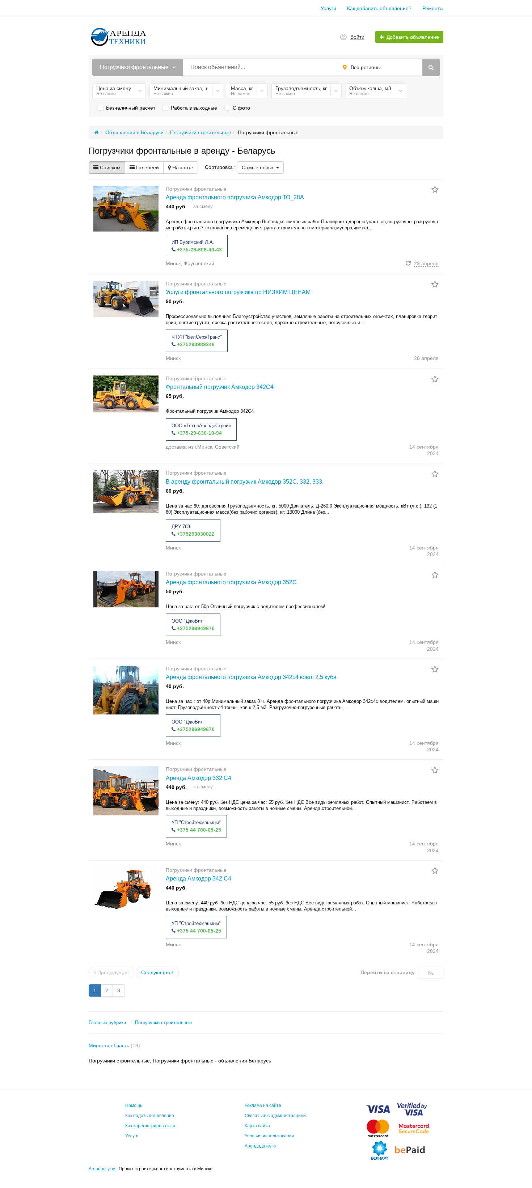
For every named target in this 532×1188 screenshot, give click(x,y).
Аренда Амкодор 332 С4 (198, 778)
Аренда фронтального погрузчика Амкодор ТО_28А (235, 197)
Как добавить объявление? (379, 8)
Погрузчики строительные (163, 1022)
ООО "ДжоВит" (188, 621)
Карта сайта (257, 1125)
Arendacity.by (102, 1168)
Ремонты (432, 8)
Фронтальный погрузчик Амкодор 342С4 (220, 387)
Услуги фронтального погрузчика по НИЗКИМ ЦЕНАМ (238, 292)
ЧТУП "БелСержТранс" (197, 337)
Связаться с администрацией (275, 1115)
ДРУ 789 (181, 526)
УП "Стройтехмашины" (196, 822)
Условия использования (269, 1135)
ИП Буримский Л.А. (193, 242)
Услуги (328, 8)
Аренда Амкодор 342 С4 (198, 878)
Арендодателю (260, 1146)
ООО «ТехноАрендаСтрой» (201, 425)
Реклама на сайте (263, 1105)
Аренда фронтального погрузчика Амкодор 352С (231, 582)
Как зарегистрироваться (150, 1125)
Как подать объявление (149, 1115)
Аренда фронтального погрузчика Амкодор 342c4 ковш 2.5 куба (251, 677)
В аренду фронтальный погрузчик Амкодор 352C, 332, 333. (245, 482)
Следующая (156, 972)
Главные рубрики (107, 1022)
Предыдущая (112, 972)
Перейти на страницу (387, 972)
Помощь (133, 1105)
